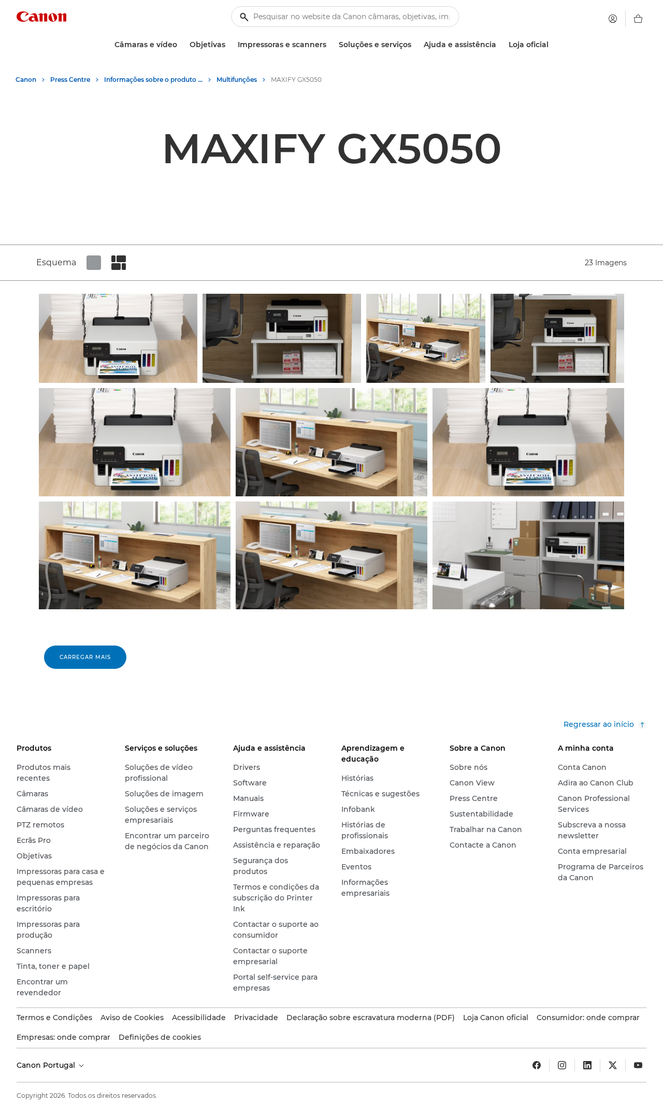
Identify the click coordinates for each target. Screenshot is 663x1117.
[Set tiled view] (94, 262)
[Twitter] (613, 1065)
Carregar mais (85, 657)
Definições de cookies (160, 1037)
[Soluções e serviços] (415, 44)
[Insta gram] (562, 1065)
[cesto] (638, 18)
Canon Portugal (47, 1065)
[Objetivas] (229, 44)
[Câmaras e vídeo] (181, 44)
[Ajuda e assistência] (500, 44)
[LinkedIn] (587, 1065)
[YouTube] (638, 1065)
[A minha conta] (612, 18)
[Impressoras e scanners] (330, 44)
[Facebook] (536, 1065)
